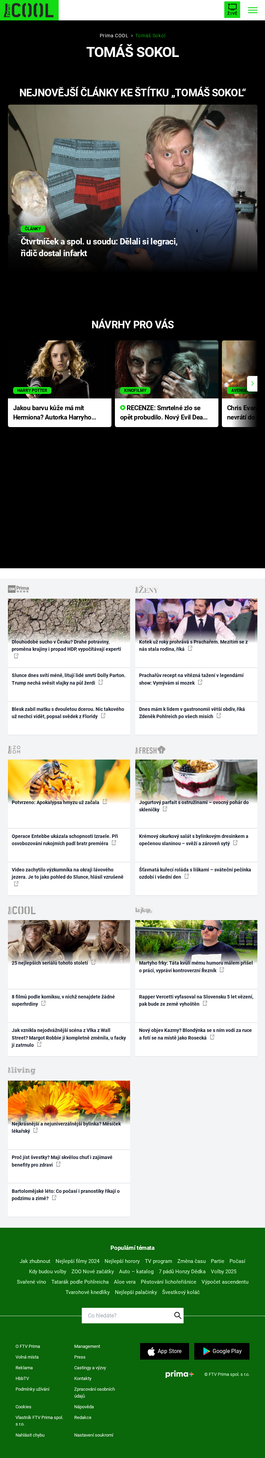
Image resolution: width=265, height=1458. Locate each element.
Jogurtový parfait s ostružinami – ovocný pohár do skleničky (194, 806)
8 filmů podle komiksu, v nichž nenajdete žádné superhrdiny (63, 1000)
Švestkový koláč (181, 1292)
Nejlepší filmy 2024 (77, 1261)
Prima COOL (114, 35)
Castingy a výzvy (90, 1367)
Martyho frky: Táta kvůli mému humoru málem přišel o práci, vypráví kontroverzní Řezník (196, 966)
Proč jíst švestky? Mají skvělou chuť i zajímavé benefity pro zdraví (62, 1161)
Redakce (82, 1417)
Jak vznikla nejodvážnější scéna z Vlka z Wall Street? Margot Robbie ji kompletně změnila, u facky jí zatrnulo (69, 1037)
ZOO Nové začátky (92, 1271)
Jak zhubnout (35, 1261)
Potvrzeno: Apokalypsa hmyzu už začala (56, 802)
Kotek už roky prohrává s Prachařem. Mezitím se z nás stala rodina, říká (193, 645)
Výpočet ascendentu (225, 1282)
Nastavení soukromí (93, 1435)
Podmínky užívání (32, 1389)
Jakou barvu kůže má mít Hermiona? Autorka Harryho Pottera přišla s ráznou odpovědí (52, 413)
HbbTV (22, 1378)
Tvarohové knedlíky (88, 1292)
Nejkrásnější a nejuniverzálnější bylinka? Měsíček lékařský (66, 1127)
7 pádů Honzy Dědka (182, 1271)
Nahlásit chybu (30, 1435)
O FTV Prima (28, 1346)
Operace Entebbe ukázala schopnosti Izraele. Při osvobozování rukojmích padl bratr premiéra (65, 839)
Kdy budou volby (47, 1271)
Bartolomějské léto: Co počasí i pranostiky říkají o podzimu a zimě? (66, 1194)
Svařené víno (31, 1282)
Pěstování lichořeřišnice (168, 1282)
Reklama (24, 1367)
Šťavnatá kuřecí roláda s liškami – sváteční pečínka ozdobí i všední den (195, 873)
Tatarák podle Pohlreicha (80, 1282)
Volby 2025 (223, 1271)
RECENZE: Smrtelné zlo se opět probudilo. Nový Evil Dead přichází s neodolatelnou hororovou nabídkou (163, 413)
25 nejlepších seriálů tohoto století (50, 963)
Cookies (23, 1406)
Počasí (237, 1261)
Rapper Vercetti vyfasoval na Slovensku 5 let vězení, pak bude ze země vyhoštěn (196, 1000)
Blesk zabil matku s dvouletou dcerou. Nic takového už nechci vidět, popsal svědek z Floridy (68, 712)
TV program (158, 1261)
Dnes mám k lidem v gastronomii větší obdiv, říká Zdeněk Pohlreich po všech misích (192, 712)
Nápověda (84, 1406)
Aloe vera (125, 1282)
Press (80, 1357)
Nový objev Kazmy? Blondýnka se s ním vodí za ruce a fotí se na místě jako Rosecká (195, 1033)
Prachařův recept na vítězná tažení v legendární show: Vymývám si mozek (191, 679)
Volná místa (27, 1357)
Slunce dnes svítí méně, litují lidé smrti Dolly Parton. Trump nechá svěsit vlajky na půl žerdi (69, 679)
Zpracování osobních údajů (94, 1393)
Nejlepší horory (122, 1261)
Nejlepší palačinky (136, 1292)
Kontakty (82, 1378)
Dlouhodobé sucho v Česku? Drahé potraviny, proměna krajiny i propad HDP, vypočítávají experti (66, 645)
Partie (217, 1261)
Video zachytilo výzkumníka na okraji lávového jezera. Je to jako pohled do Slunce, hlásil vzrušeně (68, 873)
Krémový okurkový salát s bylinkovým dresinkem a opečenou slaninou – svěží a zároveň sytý (193, 839)
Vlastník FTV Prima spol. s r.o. (39, 1421)
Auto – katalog (136, 1271)
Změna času (191, 1261)
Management (87, 1346)
